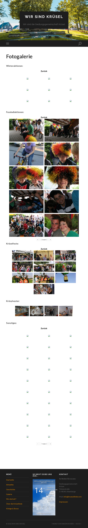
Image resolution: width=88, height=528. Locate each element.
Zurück (44, 71)
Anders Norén (67, 524)
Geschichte (10, 489)
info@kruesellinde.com (73, 497)
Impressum (63, 502)
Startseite (10, 480)
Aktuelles (10, 485)
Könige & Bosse (12, 508)
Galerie (9, 494)
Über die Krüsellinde (14, 504)
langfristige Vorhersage (44, 513)
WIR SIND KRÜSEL (44, 17)
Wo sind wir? (11, 499)
